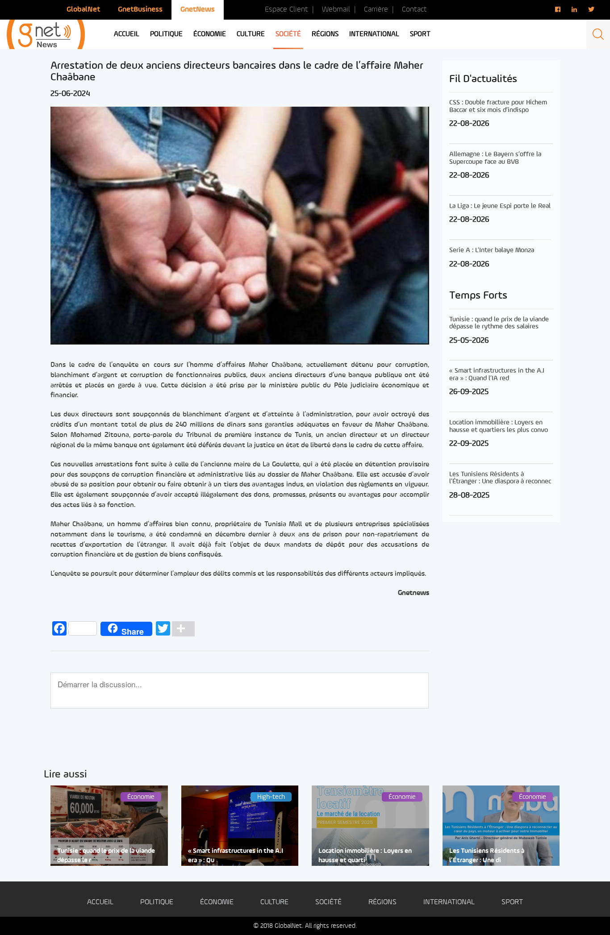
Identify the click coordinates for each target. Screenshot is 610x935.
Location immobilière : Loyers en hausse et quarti (365, 856)
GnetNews (197, 9)
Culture (251, 34)
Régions (325, 34)
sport (420, 34)
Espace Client (286, 9)
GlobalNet (83, 9)
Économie (209, 34)
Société (288, 34)
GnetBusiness (140, 9)
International (374, 34)
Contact (414, 9)
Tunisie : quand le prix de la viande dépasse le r (106, 856)
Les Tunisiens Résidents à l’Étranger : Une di (486, 856)
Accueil (126, 34)
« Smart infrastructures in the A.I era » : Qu (235, 856)
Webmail (336, 9)
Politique (166, 34)
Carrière (376, 9)
